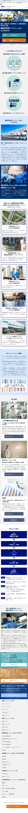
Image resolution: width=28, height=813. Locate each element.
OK (1, 4)
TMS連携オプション (6, 764)
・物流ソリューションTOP (7, 718)
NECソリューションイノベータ (7, 10)
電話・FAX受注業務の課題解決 (8, 788)
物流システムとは (6, 724)
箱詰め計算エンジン (6, 762)
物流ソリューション (4, 44)
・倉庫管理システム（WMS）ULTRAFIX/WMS (12, 753)
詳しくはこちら (9, 436)
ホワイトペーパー (6, 703)
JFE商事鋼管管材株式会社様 (10, 420)
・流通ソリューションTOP (7, 700)
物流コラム (4, 721)
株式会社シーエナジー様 (9, 460)
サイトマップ (5, 709)
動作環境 (4, 759)
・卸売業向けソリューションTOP (9, 770)
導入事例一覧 (14, 520)
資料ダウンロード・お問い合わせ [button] (14, 806)
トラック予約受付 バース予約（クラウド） (11, 747)
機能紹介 (4, 782)
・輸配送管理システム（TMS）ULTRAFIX (11, 733)
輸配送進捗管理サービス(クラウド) (9, 738)
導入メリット (5, 785)
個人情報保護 (19, 2)
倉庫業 (4, 498)
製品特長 (4, 756)
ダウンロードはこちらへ (14, 695)
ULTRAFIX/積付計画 (6, 741)
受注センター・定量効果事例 (8, 794)
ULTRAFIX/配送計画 (6, 736)
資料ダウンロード (14, 680)
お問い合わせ (14, 664)
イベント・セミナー (6, 706)
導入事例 (4, 750)
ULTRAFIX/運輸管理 (6, 744)
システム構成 (5, 791)
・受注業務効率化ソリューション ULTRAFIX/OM (13, 779)
